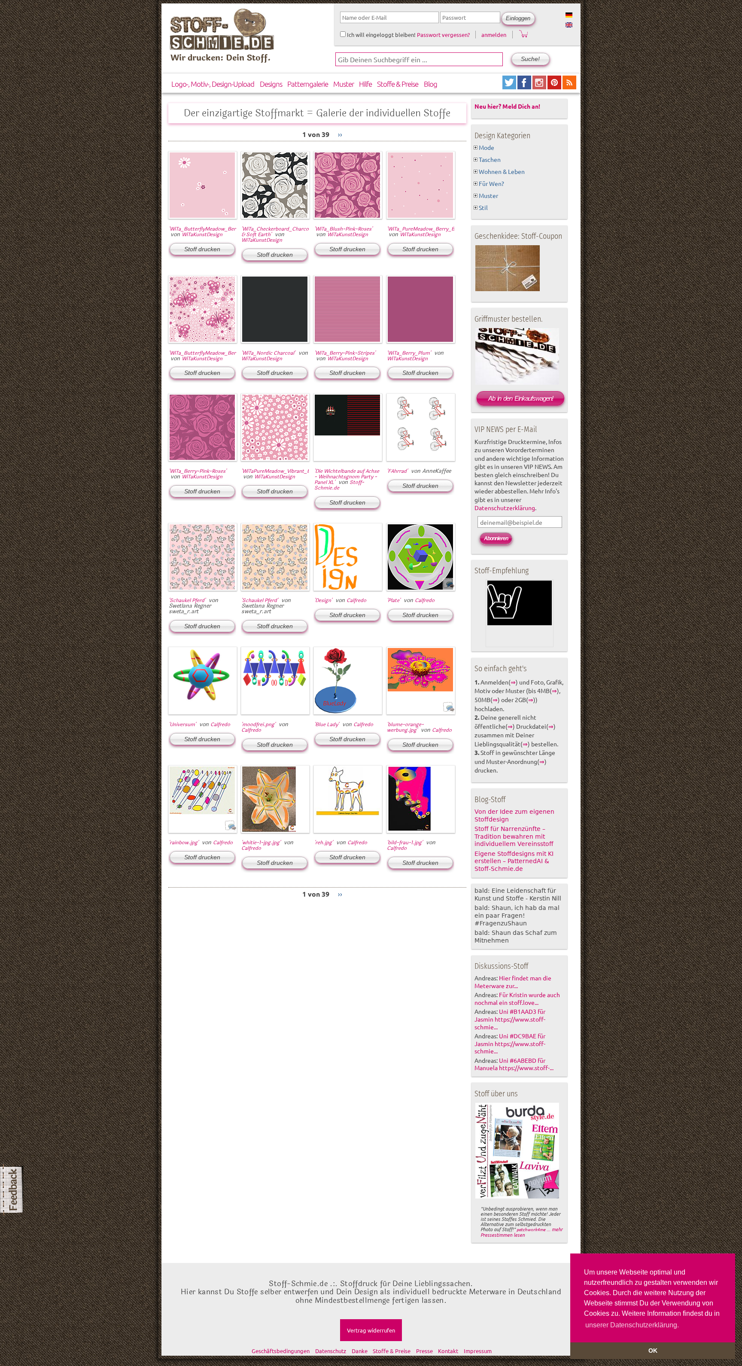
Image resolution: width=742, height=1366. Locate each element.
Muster (343, 83)
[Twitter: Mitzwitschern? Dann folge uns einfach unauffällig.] (509, 86)
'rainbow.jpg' (183, 842)
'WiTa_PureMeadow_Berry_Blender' (428, 229)
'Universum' (182, 724)
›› (340, 134)
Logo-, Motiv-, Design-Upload (212, 83)
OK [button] (652, 1350)
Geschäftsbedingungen (281, 1350)
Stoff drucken (202, 249)
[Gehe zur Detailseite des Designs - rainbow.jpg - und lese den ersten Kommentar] (230, 829)
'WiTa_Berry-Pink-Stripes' (344, 353)
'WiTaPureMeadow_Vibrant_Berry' (281, 471)
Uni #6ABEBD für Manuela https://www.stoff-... (513, 1064)
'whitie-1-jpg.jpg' (260, 842)
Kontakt (448, 1350)
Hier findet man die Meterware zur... (512, 981)
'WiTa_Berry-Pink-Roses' (197, 471)
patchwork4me (531, 1229)
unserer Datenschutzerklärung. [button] (632, 1325)
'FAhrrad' (397, 471)
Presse (424, 1350)
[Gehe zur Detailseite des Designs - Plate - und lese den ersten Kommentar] (448, 587)
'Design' (323, 600)
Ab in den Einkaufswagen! (520, 398)
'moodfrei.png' (258, 724)
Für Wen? (491, 183)
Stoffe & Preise (397, 83)
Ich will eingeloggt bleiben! (381, 34)
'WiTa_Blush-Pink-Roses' (343, 229)
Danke (360, 1350)
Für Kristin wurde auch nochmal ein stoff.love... (517, 998)
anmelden (493, 34)
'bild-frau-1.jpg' (405, 842)
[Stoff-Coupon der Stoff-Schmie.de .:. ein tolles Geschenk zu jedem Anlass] (507, 289)
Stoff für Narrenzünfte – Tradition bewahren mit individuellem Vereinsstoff (513, 836)
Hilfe (365, 83)
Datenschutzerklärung (504, 507)
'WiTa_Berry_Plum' (409, 353)
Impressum (478, 1350)
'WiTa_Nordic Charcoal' (268, 353)
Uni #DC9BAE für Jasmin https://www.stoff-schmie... (509, 1043)
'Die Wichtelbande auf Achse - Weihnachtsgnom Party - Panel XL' (346, 476)
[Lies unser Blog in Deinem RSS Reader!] (569, 86)
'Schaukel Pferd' (187, 600)
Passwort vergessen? (443, 34)
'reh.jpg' (323, 842)
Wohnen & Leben (502, 171)
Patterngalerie (307, 83)
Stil (483, 207)
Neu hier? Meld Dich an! (507, 106)
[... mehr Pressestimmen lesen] (517, 1197)
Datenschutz (330, 1350)
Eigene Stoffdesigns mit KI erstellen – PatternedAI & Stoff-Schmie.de (513, 861)
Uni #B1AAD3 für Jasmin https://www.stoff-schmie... (509, 1019)
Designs (271, 83)
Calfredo (356, 600)
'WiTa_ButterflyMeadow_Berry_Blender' (215, 229)
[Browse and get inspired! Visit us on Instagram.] (539, 86)
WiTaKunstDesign (202, 234)
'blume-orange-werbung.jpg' (405, 727)
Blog (430, 83)
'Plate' (393, 600)
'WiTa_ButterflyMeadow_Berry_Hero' (212, 353)
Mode (486, 147)
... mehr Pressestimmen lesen (521, 1232)
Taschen (490, 159)
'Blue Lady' (326, 724)
